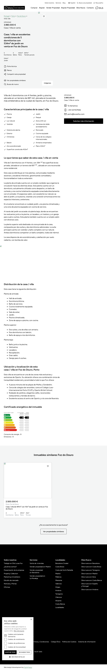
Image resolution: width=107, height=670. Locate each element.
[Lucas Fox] (14, 8)
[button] (48, 480)
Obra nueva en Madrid (89, 574)
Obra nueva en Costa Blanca (91, 580)
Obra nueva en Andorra (89, 589)
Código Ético (55, 642)
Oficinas (7, 587)
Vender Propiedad (53, 8)
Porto (13, 16)
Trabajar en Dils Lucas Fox (13, 563)
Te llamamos (73, 106)
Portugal (6, 16)
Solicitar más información (83, 121)
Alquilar (42, 8)
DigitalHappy (28, 667)
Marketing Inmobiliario (12, 577)
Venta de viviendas (37, 563)
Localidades (59, 607)
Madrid (57, 574)
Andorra (58, 590)
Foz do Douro (21, 16)
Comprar (34, 8)
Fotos (30, 265)
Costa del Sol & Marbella (64, 570)
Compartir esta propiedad (16, 74)
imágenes (47, 83)
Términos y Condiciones (40, 642)
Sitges (57, 587)
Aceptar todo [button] (10, 652)
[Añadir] (44, 16)
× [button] (31, 619)
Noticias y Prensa (10, 584)
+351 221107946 (74, 110)
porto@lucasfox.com (76, 114)
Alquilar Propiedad (68, 8)
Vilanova (58, 597)
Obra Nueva (80, 8)
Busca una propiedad (85, 3)
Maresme (58, 580)
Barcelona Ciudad (61, 563)
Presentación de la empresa (14, 570)
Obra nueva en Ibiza (88, 577)
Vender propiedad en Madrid (40, 567)
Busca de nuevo (13, 84)
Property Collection (11, 574)
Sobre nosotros (49, 3)
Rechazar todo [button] (24, 652)
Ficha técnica (12, 66)
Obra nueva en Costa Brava (91, 567)
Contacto (90, 8)
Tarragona (59, 594)
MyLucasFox (99, 3)
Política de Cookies (69, 642)
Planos (9, 70)
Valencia (58, 584)
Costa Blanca (60, 604)
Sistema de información (87, 642)
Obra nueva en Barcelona (90, 563)
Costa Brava (59, 567)
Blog (64, 3)
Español (72, 3)
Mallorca (58, 577)
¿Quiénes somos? (10, 567)
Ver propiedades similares (16, 80)
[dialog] (17, 638)
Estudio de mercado (11, 580)
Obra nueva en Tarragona (90, 570)
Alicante (58, 601)
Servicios (58, 3)
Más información (19, 631)
